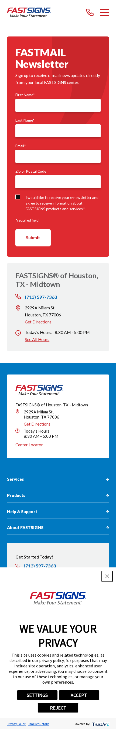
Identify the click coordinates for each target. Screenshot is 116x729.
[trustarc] (100, 723)
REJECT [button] (58, 708)
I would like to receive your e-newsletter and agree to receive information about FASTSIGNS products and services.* (62, 203)
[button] (107, 576)
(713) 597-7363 (41, 297)
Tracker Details (38, 724)
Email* (20, 146)
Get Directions (38, 321)
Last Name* (25, 120)
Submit (33, 237)
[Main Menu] (104, 12)
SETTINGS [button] (37, 695)
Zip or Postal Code (30, 171)
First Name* (25, 95)
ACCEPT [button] (79, 695)
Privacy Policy (16, 724)
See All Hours (37, 339)
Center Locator (29, 444)
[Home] (29, 12)
